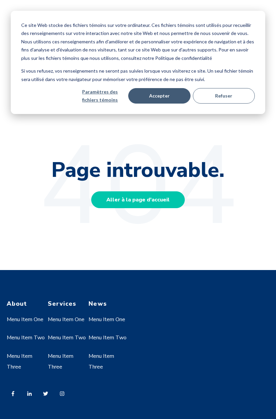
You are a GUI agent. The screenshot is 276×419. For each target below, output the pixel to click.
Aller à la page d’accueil (138, 199)
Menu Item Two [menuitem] (26, 337)
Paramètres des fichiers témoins (100, 96)
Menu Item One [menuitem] (25, 319)
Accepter (159, 96)
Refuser (223, 96)
